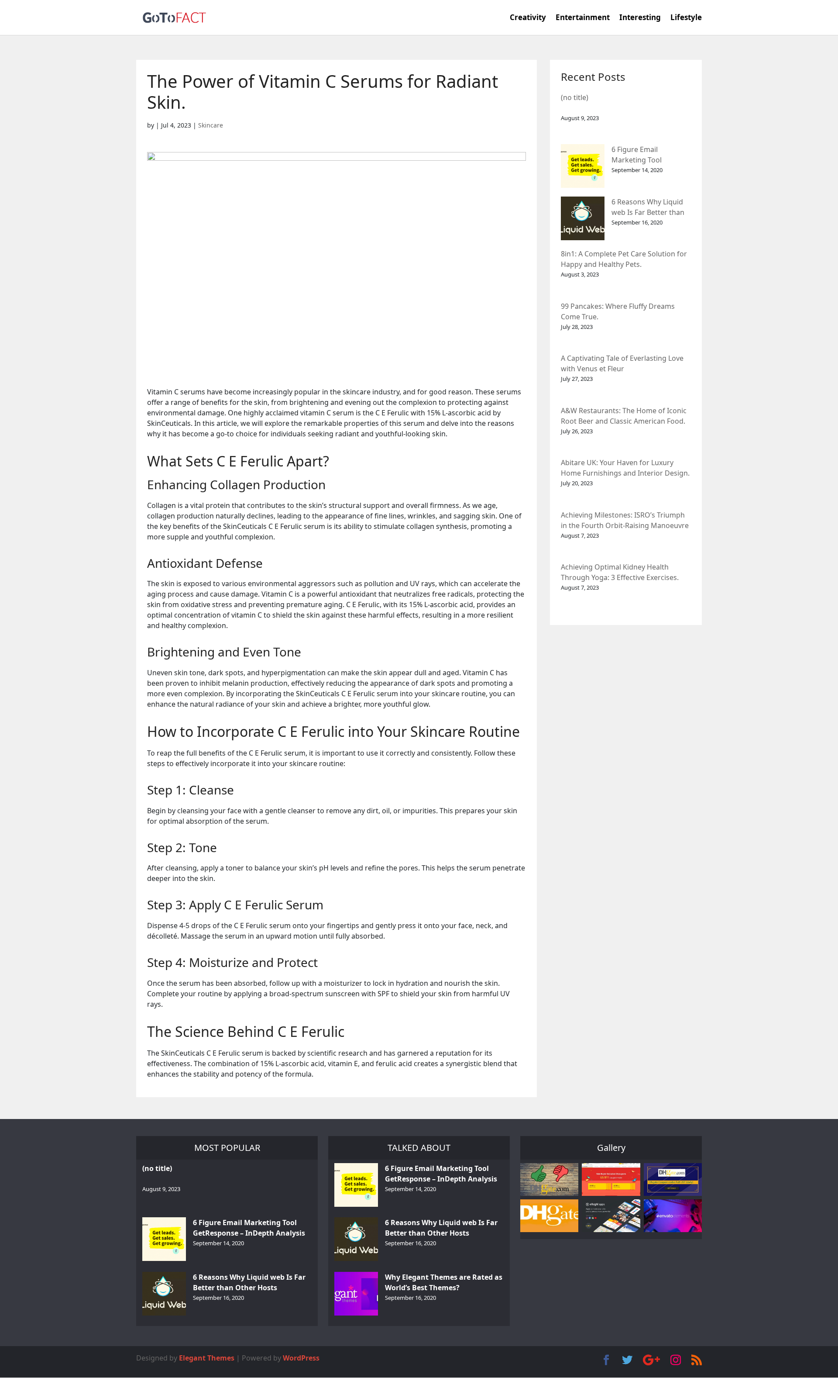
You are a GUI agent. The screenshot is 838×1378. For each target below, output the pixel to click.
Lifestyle (686, 18)
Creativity (528, 18)
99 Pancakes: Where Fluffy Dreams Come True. (618, 311)
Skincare (210, 125)
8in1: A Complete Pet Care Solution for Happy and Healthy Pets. (624, 259)
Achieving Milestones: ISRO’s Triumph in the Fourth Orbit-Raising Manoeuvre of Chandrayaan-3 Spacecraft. (625, 521)
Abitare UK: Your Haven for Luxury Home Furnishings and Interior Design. (625, 468)
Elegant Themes (206, 1358)
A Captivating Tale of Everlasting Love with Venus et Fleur (622, 363)
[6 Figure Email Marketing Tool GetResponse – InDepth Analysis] (582, 166)
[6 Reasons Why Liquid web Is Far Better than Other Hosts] (582, 218)
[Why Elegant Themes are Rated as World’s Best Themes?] (356, 1294)
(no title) (574, 97)
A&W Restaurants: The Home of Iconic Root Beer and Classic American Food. (624, 416)
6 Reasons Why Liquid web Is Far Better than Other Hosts (647, 207)
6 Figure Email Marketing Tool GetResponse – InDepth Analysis (650, 155)
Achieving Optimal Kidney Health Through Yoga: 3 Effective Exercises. (620, 572)
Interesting (640, 18)
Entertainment (583, 18)
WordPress (301, 1358)
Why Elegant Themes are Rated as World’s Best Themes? (443, 1282)
